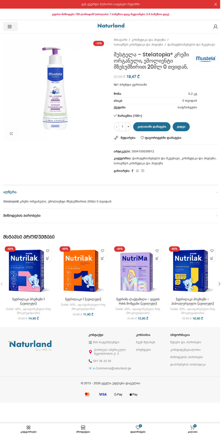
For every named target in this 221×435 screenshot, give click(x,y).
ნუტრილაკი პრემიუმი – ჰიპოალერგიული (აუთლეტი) (192, 301)
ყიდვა (181, 126)
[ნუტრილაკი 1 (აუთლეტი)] (83, 270)
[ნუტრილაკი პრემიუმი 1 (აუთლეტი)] (28, 270)
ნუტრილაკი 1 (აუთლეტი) (83, 299)
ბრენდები (143, 350)
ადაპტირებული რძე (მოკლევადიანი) (34, 311)
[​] (10, 26)
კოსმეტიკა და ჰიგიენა (149, 40)
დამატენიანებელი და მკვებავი (191, 45)
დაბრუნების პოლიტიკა (188, 364)
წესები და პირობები (185, 342)
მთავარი (120, 40)
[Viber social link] (143, 171)
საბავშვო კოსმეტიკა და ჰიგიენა (138, 45)
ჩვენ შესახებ (145, 342)
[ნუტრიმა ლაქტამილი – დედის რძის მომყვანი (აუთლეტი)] (138, 270)
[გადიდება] (11, 133)
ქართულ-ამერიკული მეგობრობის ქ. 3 (110, 352)
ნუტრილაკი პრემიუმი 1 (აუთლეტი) (28, 301)
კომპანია (143, 335)
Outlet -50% (13, 309)
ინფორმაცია (180, 335)
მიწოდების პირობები (186, 357)
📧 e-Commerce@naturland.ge (109, 368)
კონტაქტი (95, 335)
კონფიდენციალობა (185, 350)
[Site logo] (110, 26)
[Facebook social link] (132, 171)
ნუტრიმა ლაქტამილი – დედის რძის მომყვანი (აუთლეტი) (137, 301)
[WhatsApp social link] (137, 171)
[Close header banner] (215, 4)
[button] (48, 258)
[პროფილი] (215, 26)
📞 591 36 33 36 (99, 361)
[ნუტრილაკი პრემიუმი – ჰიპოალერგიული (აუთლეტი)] (192, 270)
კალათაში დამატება (151, 126)
